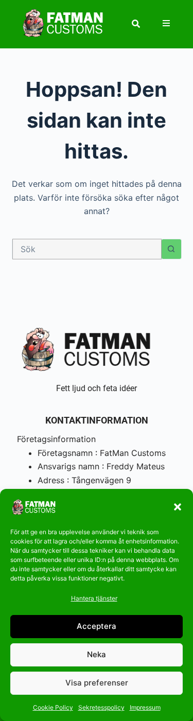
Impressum (145, 707)
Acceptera (96, 626)
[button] (177, 507)
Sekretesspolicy (101, 707)
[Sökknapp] (171, 249)
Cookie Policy (53, 707)
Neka (96, 654)
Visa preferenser (96, 683)
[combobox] (87, 249)
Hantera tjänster (94, 598)
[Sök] (136, 23)
